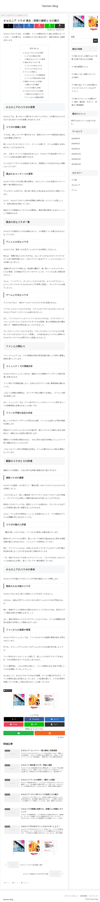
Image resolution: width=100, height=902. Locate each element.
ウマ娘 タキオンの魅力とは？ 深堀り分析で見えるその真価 (84, 57)
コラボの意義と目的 (33, 56)
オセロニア (8, 690)
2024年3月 (75, 138)
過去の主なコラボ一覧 (32, 62)
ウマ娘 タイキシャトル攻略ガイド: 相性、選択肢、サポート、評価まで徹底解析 (84, 102)
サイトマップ (93, 896)
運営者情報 (83, 896)
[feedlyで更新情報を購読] (18, 733)
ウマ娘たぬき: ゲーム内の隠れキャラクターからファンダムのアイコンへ (84, 88)
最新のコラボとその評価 (33, 81)
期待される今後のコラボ (35, 94)
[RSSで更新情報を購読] (50, 733)
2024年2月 (75, 144)
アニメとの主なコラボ (34, 65)
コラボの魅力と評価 (33, 88)
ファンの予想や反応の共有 (35, 78)
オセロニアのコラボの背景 (34, 53)
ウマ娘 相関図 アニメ (79, 67)
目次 (31, 48)
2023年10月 (76, 164)
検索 (73, 37)
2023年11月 (76, 159)
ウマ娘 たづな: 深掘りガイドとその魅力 (83, 75)
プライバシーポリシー (71, 896)
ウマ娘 (74, 180)
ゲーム (74, 190)
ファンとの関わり (31, 72)
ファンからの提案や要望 (35, 97)
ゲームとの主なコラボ (34, 69)
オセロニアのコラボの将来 (34, 91)
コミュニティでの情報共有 (35, 75)
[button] (60, 26)
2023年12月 (76, 154)
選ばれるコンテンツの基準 (35, 59)
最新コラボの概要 (32, 84)
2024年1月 (75, 149)
